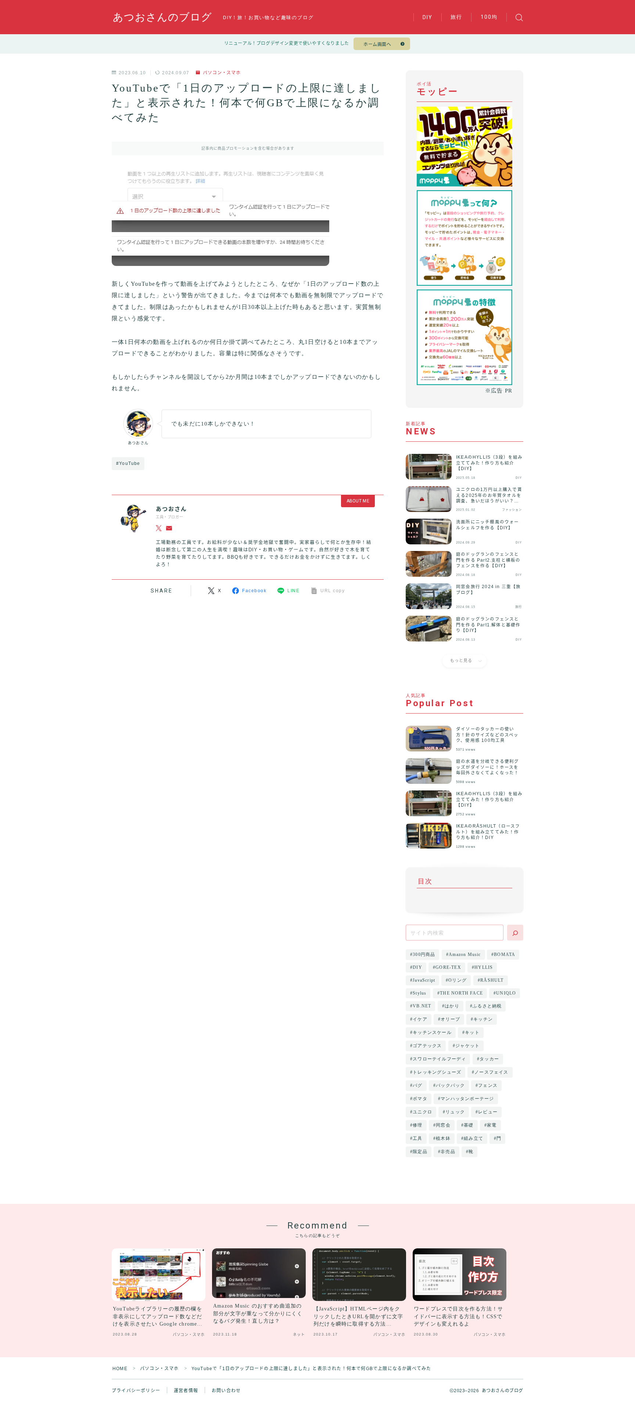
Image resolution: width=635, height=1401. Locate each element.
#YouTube (128, 463)
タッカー (489, 1059)
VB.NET (422, 1006)
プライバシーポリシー (136, 1390)
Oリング (458, 980)
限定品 (420, 1151)
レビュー (488, 1111)
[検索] (515, 932)
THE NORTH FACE (461, 993)
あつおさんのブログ (162, 17)
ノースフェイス (492, 1072)
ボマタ (420, 1098)
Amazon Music (465, 954)
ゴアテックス (427, 1045)
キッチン (483, 1019)
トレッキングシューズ (437, 1072)
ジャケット (467, 1045)
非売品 (448, 1151)
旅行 (456, 17)
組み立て (473, 1138)
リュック (455, 1111)
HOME (120, 1368)
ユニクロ (422, 1111)
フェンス (488, 1085)
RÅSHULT (491, 980)
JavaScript (424, 980)
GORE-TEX (448, 967)
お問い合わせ (226, 1390)
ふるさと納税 (487, 1006)
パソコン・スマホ (222, 73)
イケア (420, 1019)
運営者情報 (186, 1390)
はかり (452, 1006)
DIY (428, 17)
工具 (417, 1138)
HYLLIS (483, 967)
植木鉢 (443, 1138)
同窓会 (443, 1125)
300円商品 (424, 954)
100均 (489, 17)
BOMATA (505, 954)
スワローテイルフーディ (439, 1059)
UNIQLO (506, 993)
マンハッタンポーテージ (467, 1098)
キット (472, 1032)
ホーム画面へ (377, 44)
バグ (417, 1085)
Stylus (419, 993)
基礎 (468, 1125)
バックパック (450, 1085)
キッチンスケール (432, 1032)
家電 (491, 1125)
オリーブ (450, 1019)
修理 (417, 1125)
